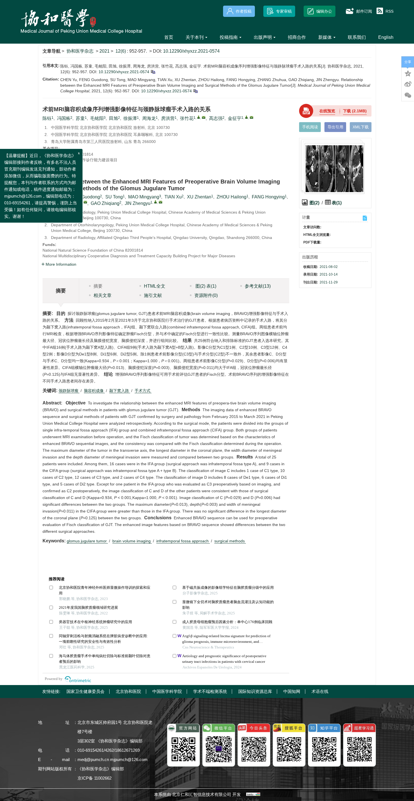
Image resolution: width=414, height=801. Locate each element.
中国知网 (291, 691)
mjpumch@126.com (129, 759)
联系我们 (357, 37)
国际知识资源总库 (255, 691)
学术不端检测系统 (210, 691)
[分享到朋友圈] (408, 95)
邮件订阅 (364, 11)
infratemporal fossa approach (183, 541)
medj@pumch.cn (93, 759)
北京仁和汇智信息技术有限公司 (201, 794)
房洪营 (168, 118)
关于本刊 (195, 37)
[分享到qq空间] (408, 73)
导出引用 (335, 127)
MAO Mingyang (143, 196)
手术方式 (143, 390)
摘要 (98, 286)
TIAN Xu (173, 196)
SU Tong (114, 196)
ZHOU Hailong (231, 196)
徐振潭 (130, 118)
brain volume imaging (132, 541)
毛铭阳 (97, 118)
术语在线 (319, 691)
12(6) (121, 51)
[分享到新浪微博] (408, 84)
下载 (355, 111)
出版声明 (263, 37)
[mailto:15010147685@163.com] (204, 117)
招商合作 (297, 37)
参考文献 (258, 286)
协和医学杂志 (80, 51)
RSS (389, 11)
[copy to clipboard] (195, 91)
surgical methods (230, 541)
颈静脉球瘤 (69, 390)
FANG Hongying (268, 196)
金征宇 (234, 118)
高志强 (215, 118)
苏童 (80, 118)
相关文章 (103, 295)
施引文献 (153, 295)
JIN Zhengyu (137, 203)
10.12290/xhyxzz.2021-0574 (191, 51)
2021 (104, 51)
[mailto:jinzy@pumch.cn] (251, 117)
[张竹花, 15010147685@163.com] (198, 117)
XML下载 (361, 127)
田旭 (113, 118)
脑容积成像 (94, 390)
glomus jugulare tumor (87, 541)
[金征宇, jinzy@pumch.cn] (246, 117)
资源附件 (206, 295)
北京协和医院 (128, 691)
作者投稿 (243, 11)
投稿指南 (229, 37)
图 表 (205, 286)
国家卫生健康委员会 (85, 691)
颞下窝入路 (119, 390)
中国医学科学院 (167, 691)
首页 (168, 37)
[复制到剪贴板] (152, 72)
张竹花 (186, 118)
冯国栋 (63, 118)
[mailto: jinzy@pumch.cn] (161, 202)
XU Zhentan (199, 196)
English (385, 37)
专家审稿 (284, 11)
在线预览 (327, 111)
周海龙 (149, 118)
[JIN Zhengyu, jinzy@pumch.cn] (155, 201)
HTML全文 (154, 286)
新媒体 (325, 37)
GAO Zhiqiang (105, 203)
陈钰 (47, 118)
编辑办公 (324, 11)
